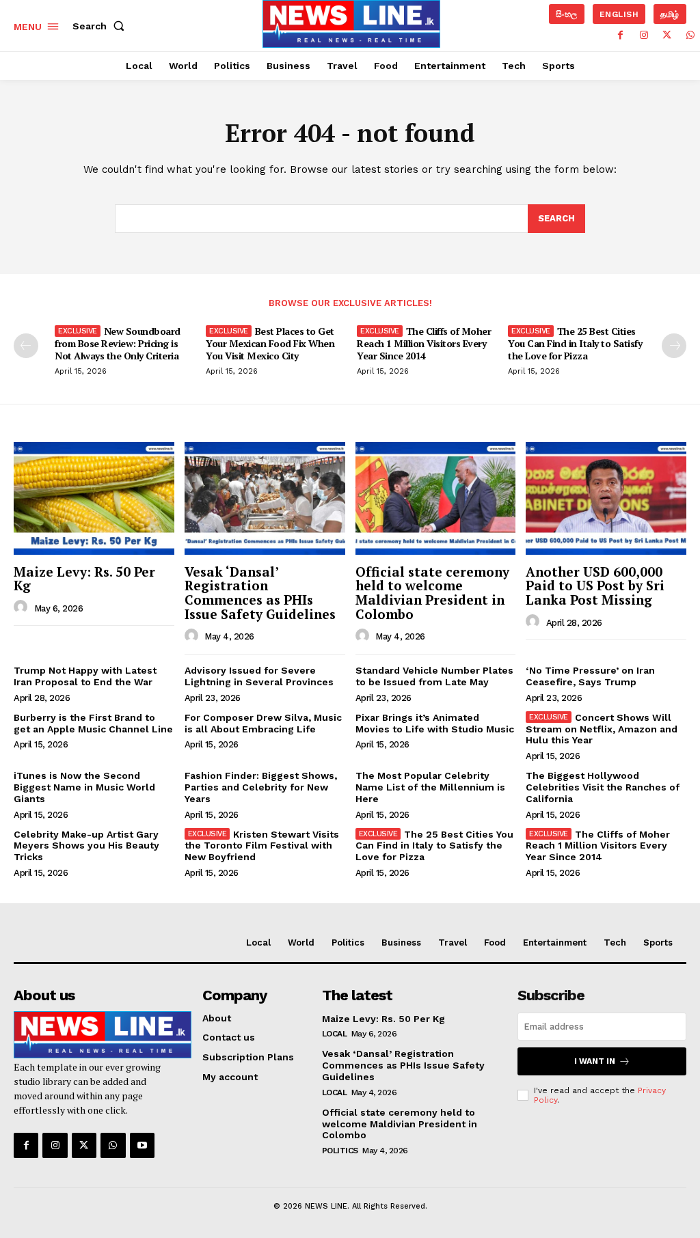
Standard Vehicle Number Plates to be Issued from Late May (434, 676)
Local (334, 1033)
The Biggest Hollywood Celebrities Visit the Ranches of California (602, 787)
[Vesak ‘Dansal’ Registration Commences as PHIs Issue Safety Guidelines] (265, 498)
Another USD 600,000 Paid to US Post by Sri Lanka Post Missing (595, 586)
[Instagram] (644, 35)
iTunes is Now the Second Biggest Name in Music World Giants (84, 787)
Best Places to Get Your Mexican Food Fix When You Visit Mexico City (270, 343)
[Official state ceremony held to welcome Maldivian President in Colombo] (435, 498)
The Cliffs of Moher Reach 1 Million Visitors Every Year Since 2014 (424, 343)
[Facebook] (620, 35)
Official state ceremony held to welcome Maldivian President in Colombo (432, 593)
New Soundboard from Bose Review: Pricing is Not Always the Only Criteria (117, 343)
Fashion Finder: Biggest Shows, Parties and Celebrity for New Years (261, 787)
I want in (594, 1061)
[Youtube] (142, 1145)
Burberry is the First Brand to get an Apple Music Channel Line (93, 723)
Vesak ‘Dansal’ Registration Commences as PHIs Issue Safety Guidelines (260, 593)
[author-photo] (22, 607)
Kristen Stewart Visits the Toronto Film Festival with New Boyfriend (262, 846)
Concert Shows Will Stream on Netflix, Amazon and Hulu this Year (601, 729)
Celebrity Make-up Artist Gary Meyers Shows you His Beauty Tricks (86, 846)
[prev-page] (26, 345)
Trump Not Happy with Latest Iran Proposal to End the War (85, 676)
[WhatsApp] (690, 35)
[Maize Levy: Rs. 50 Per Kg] (94, 498)
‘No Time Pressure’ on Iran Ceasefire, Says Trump (590, 676)
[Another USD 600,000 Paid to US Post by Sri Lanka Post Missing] (606, 498)
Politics (340, 1150)
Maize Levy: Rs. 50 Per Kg (84, 578)
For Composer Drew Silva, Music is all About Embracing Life (263, 723)
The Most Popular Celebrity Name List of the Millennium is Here (430, 787)
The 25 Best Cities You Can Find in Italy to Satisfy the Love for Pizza (575, 343)
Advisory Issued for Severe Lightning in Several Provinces (259, 676)
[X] (667, 35)
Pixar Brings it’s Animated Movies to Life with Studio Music (434, 723)
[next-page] (674, 345)
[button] (101, 26)
